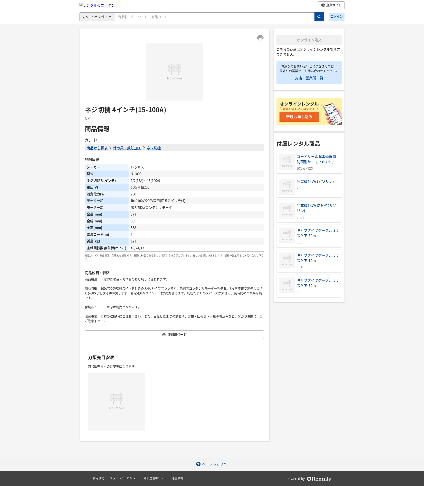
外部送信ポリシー (155, 478)
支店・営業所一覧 (309, 77)
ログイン (336, 16)
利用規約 (98, 478)
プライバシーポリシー (124, 478)
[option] (174, 72)
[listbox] (174, 72)
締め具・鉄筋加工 (127, 147)
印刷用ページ (177, 334)
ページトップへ (214, 464)
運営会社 (177, 478)
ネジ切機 (154, 147)
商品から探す (97, 147)
